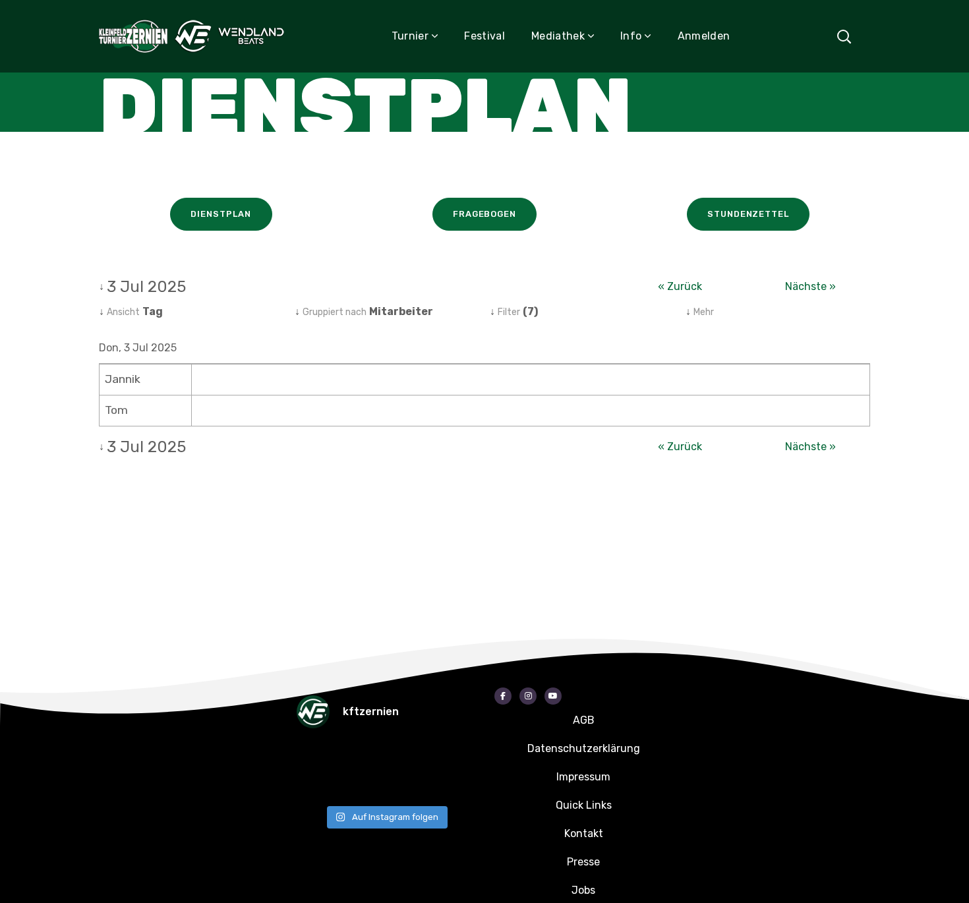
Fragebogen (484, 214)
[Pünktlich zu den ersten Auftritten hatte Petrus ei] (408, 755)
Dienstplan (220, 214)
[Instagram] (528, 696)
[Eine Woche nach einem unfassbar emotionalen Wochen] (455, 755)
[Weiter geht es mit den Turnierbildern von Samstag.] (362, 784)
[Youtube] (553, 696)
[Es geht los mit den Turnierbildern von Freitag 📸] (408, 784)
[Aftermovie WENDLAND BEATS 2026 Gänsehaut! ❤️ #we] (316, 755)
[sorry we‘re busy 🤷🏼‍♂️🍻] (455, 784)
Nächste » (810, 286)
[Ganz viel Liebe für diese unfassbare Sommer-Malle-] (316, 784)
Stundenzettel (748, 214)
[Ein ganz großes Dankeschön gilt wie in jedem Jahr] (362, 755)
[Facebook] (503, 696)
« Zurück (680, 286)
